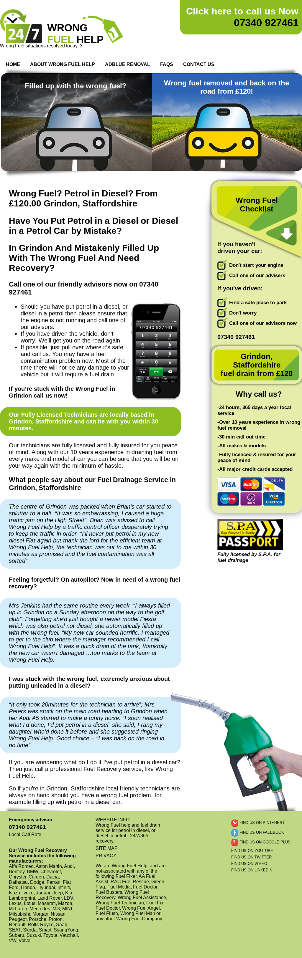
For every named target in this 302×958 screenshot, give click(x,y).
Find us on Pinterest (261, 822)
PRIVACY (106, 855)
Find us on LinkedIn (251, 870)
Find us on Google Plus (264, 842)
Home (13, 64)
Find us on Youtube (252, 850)
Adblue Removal (127, 64)
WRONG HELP (75, 33)
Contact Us (198, 64)
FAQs (166, 64)
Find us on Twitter (251, 857)
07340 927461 (242, 17)
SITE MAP (107, 848)
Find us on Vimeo (249, 863)
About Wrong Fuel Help (62, 64)
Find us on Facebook (261, 832)
